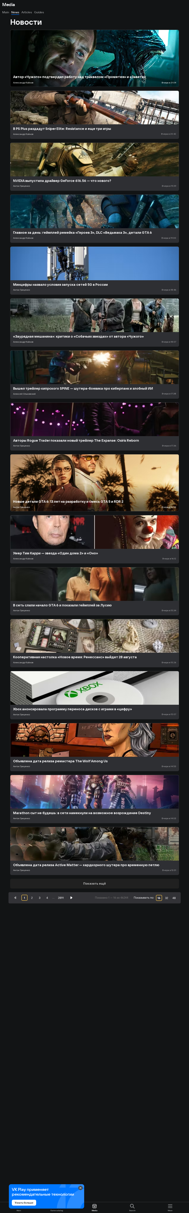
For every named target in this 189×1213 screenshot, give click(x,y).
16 (158, 898)
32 (166, 898)
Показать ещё (94, 883)
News (15, 12)
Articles (26, 12)
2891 (61, 898)
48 (174, 898)
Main (5, 12)
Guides (39, 12)
